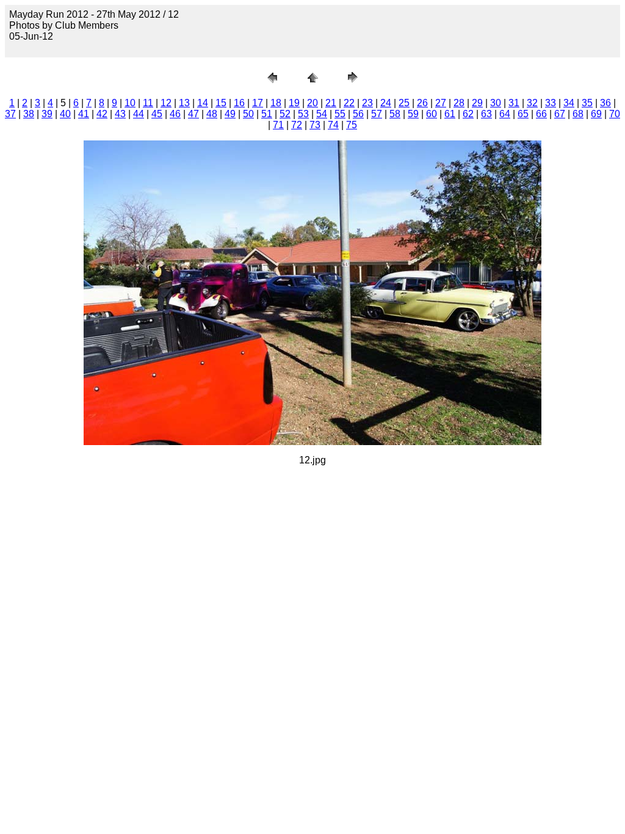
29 (477, 103)
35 (587, 103)
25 (404, 103)
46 (175, 114)
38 (28, 114)
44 (138, 114)
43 (120, 114)
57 (376, 114)
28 (458, 103)
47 (193, 114)
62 (468, 114)
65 (523, 114)
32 (532, 103)
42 (101, 114)
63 (486, 114)
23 (367, 103)
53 (303, 114)
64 (504, 114)
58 (394, 114)
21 (330, 103)
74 (333, 125)
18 (275, 103)
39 (47, 114)
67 (559, 114)
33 (550, 103)
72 (296, 125)
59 (413, 114)
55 (339, 114)
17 (257, 103)
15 (220, 103)
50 (248, 114)
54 (321, 114)
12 (166, 103)
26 (422, 103)
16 (239, 103)
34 (568, 103)
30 (495, 103)
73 (314, 125)
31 (513, 103)
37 (10, 114)
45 (156, 114)
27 (440, 103)
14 (202, 103)
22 (349, 103)
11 (148, 103)
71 (278, 125)
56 (358, 114)
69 (596, 114)
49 (230, 114)
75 (351, 125)
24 (385, 103)
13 (184, 103)
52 (285, 114)
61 (449, 114)
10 (130, 103)
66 (541, 114)
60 (431, 114)
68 (578, 114)
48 (211, 114)
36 (605, 103)
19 (294, 103)
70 (614, 114)
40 (65, 114)
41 (83, 114)
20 (312, 103)
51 (266, 114)
